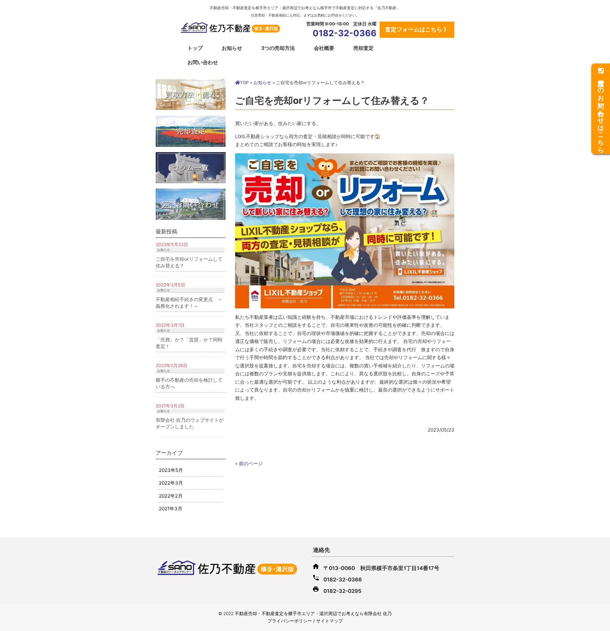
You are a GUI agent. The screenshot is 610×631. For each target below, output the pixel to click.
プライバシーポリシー (290, 620)
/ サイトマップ (327, 620)
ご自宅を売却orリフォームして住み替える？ (189, 262)
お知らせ (232, 48)
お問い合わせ (202, 62)
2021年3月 (170, 509)
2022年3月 (171, 483)
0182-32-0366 (344, 33)
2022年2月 (171, 496)
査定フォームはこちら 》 (417, 29)
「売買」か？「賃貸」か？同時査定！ (189, 343)
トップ (195, 48)
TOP (244, 82)
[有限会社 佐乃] (230, 31)
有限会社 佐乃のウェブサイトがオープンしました (190, 423)
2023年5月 (171, 470)
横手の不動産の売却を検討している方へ (189, 383)
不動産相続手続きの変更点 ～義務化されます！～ (189, 302)
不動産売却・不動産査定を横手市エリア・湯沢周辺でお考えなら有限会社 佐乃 (313, 613)
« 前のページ (249, 463)
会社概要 (324, 48)
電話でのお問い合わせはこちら (601, 112)
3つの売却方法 (278, 48)
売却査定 (363, 48)
